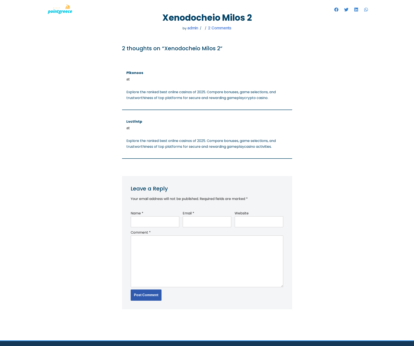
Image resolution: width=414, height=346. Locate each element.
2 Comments (219, 27)
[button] (336, 10)
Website (242, 213)
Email (188, 213)
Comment (141, 232)
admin (192, 27)
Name (137, 213)
